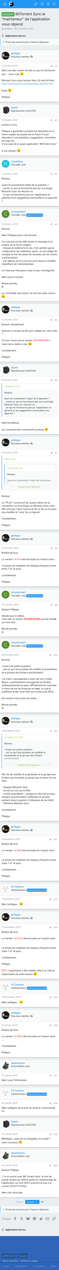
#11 (55, 731)
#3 (56, 174)
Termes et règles (29, 1260)
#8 (56, 548)
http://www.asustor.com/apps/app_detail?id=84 (27, 83)
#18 (55, 1103)
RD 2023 (9, 1256)
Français (22, 1256)
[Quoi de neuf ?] (48, 4)
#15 (55, 997)
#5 (56, 320)
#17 (55, 1075)
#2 (56, 120)
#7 (56, 452)
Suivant (31, 1202)
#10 (55, 655)
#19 (55, 1134)
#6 (56, 380)
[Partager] (51, 66)
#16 (55, 1025)
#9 (56, 605)
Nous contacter (11, 1260)
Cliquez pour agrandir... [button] (29, 487)
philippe (8, 28)
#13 (55, 899)
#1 (56, 66)
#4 (56, 224)
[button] (5, 4)
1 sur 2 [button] (19, 1202)
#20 (55, 1165)
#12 (55, 839)
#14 (55, 927)
